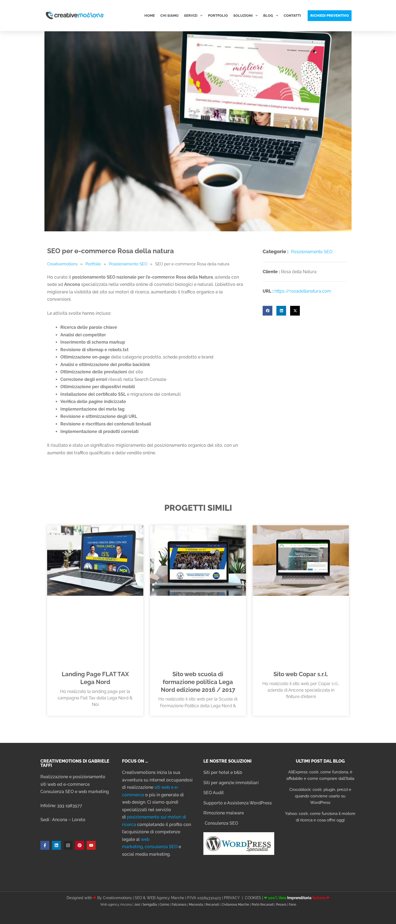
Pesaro (281, 904)
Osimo (164, 904)
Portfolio (93, 264)
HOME (149, 15)
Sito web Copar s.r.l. (300, 674)
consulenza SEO (161, 846)
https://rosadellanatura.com (303, 291)
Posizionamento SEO (128, 264)
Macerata (196, 904)
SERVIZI (190, 15)
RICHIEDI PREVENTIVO (329, 15)
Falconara (179, 904)
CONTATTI (292, 15)
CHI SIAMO (169, 15)
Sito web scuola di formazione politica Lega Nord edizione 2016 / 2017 (198, 682)
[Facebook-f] (44, 845)
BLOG (268, 15)
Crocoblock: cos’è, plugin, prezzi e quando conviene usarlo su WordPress (320, 796)
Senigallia (150, 904)
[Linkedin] (56, 845)
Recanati (212, 904)
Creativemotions (62, 264)
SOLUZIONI (243, 15)
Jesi (137, 904)
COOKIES (253, 898)
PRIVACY (232, 898)
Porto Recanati (263, 904)
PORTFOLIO (218, 15)
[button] (267, 311)
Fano (292, 904)
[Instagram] (68, 845)
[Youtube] (91, 845)
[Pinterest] (79, 845)
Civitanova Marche (235, 904)
